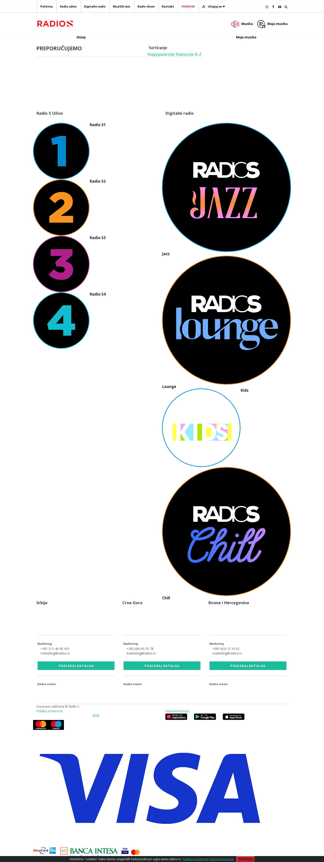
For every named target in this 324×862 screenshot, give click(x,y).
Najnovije (185, 54)
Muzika (247, 24)
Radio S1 (97, 124)
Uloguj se (214, 6)
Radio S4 (97, 294)
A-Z (198, 54)
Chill (166, 597)
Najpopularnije (161, 54)
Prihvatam (245, 859)
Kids (244, 390)
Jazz (166, 253)
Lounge (169, 386)
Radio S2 (97, 181)
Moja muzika (277, 24)
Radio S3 (97, 237)
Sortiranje (158, 47)
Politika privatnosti (49, 711)
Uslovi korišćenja (177, 711)
